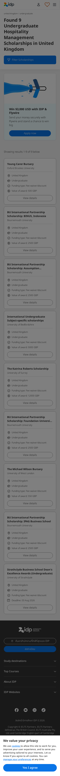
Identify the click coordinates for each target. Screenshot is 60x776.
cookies (16, 746)
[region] (30, 755)
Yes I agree (30, 768)
